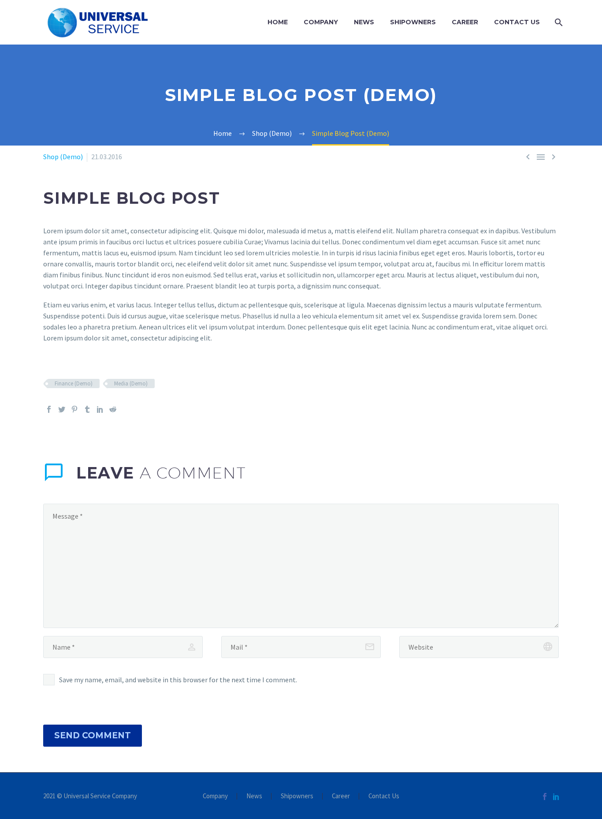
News (364, 22)
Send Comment (92, 735)
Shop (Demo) (63, 156)
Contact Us (517, 22)
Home (278, 22)
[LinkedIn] (100, 409)
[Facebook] (48, 409)
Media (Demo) (131, 383)
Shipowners (413, 22)
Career (465, 22)
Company (321, 22)
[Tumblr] (87, 409)
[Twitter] (61, 409)
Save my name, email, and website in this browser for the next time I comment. (178, 679)
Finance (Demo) (74, 383)
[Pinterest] (74, 409)
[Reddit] (112, 409)
